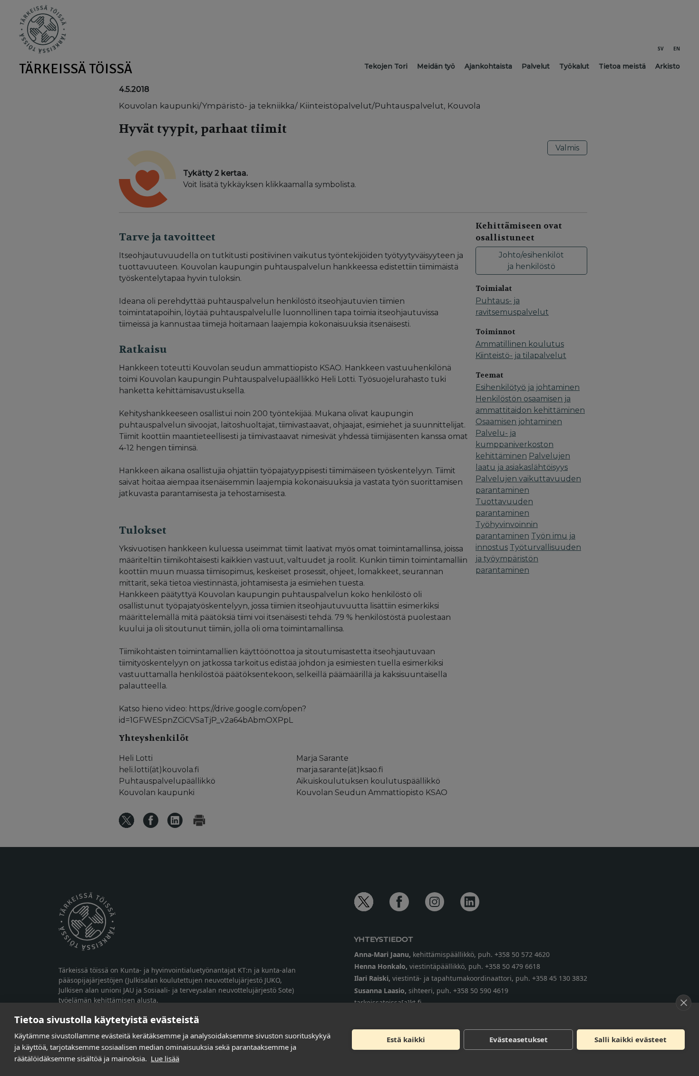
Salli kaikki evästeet (630, 1039)
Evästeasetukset (518, 1039)
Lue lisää (165, 1058)
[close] (683, 1003)
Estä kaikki (406, 1039)
